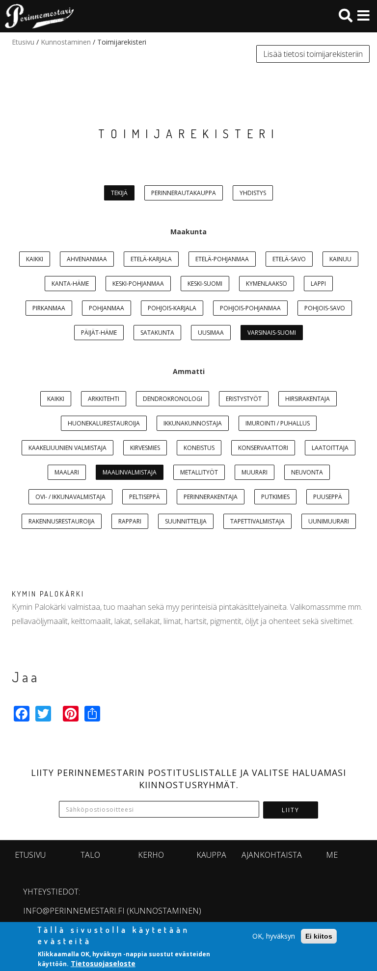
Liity (290, 810)
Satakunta (157, 332)
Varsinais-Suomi (271, 332)
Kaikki (34, 259)
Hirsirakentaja (307, 399)
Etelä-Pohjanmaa (222, 259)
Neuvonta (307, 472)
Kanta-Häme (70, 283)
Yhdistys (253, 193)
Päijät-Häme (99, 332)
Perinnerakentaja (211, 497)
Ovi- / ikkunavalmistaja (70, 497)
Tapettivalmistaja (257, 521)
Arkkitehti (103, 399)
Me (332, 854)
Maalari (66, 472)
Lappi (318, 283)
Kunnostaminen (66, 42)
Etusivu (23, 42)
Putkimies (275, 497)
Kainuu (340, 259)
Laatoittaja (330, 448)
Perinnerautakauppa (183, 193)
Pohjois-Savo (324, 308)
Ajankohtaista (272, 854)
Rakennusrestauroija (61, 521)
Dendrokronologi (172, 399)
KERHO (151, 854)
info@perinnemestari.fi (74, 910)
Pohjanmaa (106, 308)
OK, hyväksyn (273, 936)
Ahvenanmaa (87, 259)
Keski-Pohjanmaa (138, 283)
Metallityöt (199, 472)
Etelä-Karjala (151, 259)
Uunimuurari (328, 521)
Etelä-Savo (289, 259)
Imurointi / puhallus (277, 423)
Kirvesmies (145, 448)
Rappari (129, 521)
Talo (90, 854)
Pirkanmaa (48, 308)
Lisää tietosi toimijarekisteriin (313, 54)
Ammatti (189, 371)
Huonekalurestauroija (104, 423)
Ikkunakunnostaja (192, 423)
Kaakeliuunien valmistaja (67, 448)
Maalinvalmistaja (130, 472)
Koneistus (199, 448)
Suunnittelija (186, 521)
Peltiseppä (144, 497)
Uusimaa (211, 332)
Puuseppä (327, 497)
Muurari (255, 472)
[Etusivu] (37, 16)
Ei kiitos (318, 936)
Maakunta (188, 231)
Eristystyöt (244, 399)
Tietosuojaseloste (103, 963)
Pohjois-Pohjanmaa (250, 308)
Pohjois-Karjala (172, 308)
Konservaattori (263, 448)
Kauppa (211, 854)
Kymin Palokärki (48, 593)
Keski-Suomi (205, 283)
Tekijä (119, 193)
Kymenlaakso (266, 283)
